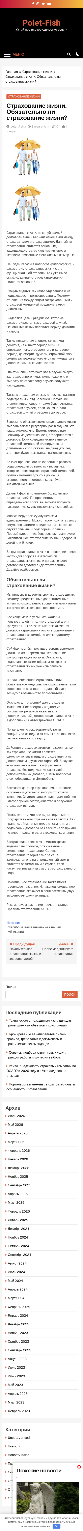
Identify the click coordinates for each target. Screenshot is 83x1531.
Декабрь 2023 (18, 1324)
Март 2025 (16, 1202)
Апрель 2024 (18, 1289)
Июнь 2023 (16, 1376)
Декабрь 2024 (18, 1229)
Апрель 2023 (18, 1394)
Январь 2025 (18, 1220)
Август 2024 (17, 1263)
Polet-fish (41, 23)
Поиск (10, 987)
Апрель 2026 (18, 1133)
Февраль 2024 (19, 1307)
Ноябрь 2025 (18, 1177)
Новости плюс (18, 1455)
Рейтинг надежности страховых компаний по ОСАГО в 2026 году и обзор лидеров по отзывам (41, 1071)
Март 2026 (16, 1142)
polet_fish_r (18, 126)
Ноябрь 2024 (18, 1237)
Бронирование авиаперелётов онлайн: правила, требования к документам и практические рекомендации (36, 1039)
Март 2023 (16, 1402)
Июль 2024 (16, 1272)
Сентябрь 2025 (19, 1185)
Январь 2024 (18, 1315)
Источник (13, 923)
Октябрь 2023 (18, 1341)
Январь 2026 (18, 1159)
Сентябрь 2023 (19, 1350)
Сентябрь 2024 (19, 1255)
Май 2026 (15, 1125)
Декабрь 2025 (18, 1168)
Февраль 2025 (19, 1211)
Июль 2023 (16, 1367)
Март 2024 (16, 1298)
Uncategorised (19, 1438)
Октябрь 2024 (18, 1246)
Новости (14, 1446)
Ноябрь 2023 (18, 1333)
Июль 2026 (16, 1116)
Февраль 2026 (19, 1151)
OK (56, 1526)
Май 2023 (15, 1385)
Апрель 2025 (18, 1194)
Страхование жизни (24, 96)
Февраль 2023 (19, 1411)
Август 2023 (17, 1359)
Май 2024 (15, 1281)
